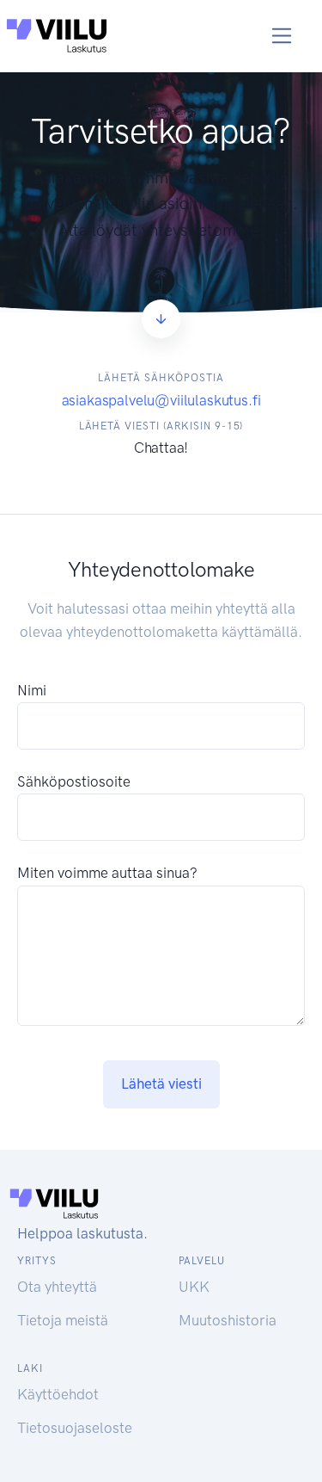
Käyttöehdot (58, 1394)
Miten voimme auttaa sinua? (107, 872)
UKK (194, 1286)
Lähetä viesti (161, 1083)
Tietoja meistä (62, 1320)
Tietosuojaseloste (74, 1427)
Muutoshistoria (227, 1320)
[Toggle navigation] (282, 35)
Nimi (31, 690)
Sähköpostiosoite (74, 781)
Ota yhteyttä (57, 1286)
